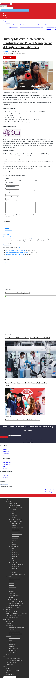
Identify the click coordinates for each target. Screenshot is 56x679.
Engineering (15, 554)
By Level (8, 23)
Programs (6, 21)
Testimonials (6, 453)
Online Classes (6, 464)
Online (22, 27)
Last (36, 180)
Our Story (5, 449)
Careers (4, 455)
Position (7, 192)
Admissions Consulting (13, 658)
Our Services (6, 451)
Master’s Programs (14, 546)
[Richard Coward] (7, 234)
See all (14, 544)
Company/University (10, 186)
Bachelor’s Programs (48, 25)
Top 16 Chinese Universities (14, 615)
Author (7, 228)
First (20, 180)
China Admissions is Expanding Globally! (15, 250)
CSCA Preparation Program (14, 660)
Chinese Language (17, 527)
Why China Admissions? (12, 670)
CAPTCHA (7, 217)
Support (5, 468)
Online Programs (14, 503)
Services (5, 656)
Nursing (53, 27)
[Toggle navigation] (11, 4)
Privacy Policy (48, 492)
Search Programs (7, 462)
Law (13, 542)
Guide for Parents (14, 631)
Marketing (15, 532)
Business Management (18, 564)
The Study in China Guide (16, 627)
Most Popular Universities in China (16, 613)
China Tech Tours (11, 662)
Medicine (14, 556)
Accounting (15, 536)
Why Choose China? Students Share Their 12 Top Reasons (22, 420)
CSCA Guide (12, 629)
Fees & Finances (13, 648)
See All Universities (12, 617)
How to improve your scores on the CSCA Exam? (17, 252)
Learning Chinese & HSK (16, 603)
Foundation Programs (15, 519)
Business (14, 550)
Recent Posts (8, 230)
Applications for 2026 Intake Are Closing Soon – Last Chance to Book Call (27, 338)
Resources (6, 619)
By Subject (9, 576)
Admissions (12, 646)
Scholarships (13, 650)
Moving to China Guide (15, 634)
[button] (0, 10)
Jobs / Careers (13, 652)
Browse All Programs (12, 607)
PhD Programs (13, 562)
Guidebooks (9, 625)
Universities (5, 475)
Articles (8, 636)
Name (7, 178)
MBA (13, 548)
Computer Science (17, 534)
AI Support (9, 623)
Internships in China (15, 605)
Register (6, 15)
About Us (5, 666)
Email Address (9, 182)
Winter (28, 27)
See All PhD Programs (18, 574)
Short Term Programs (22, 25)
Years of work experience (11, 196)
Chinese (36, 27)
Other (13, 560)
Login (5, 17)
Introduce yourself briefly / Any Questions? (15, 200)
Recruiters (5, 477)
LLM (13, 558)
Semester (32, 27)
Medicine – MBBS (16, 523)
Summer (25, 27)
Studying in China (11, 599)
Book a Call (9, 664)
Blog (4, 466)
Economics (15, 538)
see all (19, 247)
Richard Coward (8, 51)
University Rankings (12, 611)
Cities (10, 640)
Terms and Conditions (50, 489)
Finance (14, 540)
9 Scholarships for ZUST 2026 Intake (14, 254)
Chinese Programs (14, 505)
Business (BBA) (16, 530)
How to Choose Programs (16, 601)
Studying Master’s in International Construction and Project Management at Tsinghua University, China (27, 43)
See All (11, 597)
